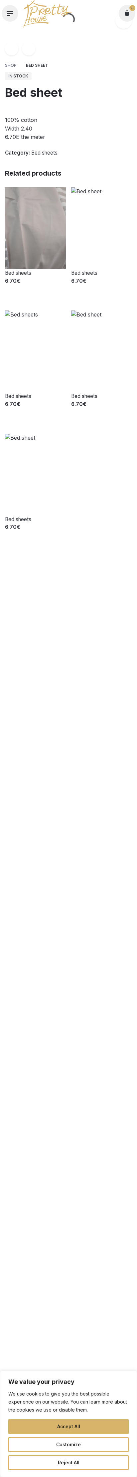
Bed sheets (44, 153)
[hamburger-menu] (10, 13)
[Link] (11, 48)
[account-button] (109, 13)
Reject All (68, 1462)
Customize (68, 1444)
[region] (68, 1424)
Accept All (68, 1426)
